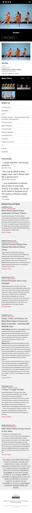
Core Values (7, 472)
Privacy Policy (16, 507)
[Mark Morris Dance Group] (7, 2)
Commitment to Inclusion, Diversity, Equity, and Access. (17, 485)
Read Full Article (6, 232)
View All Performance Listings (10, 73)
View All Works (8, 37)
